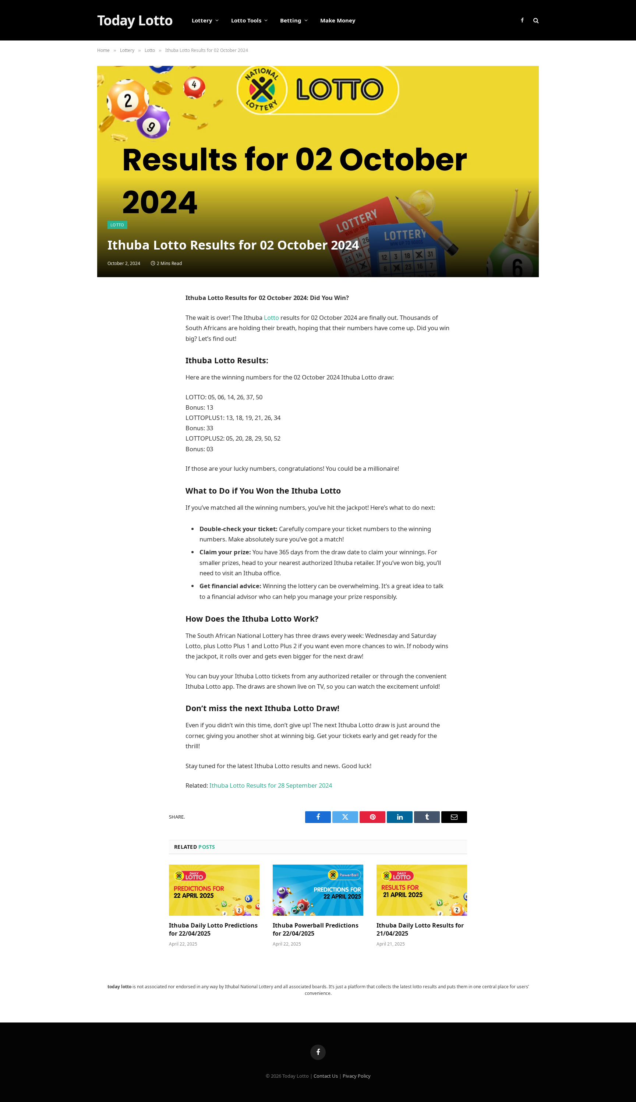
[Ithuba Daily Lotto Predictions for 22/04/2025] (214, 890)
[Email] (110, 370)
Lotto (117, 224)
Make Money (338, 20)
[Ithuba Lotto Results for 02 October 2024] (318, 171)
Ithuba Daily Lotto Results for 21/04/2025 (420, 929)
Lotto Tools (246, 20)
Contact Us (326, 1076)
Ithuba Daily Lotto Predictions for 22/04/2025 (213, 929)
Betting (290, 20)
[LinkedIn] (110, 352)
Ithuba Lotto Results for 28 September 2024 (270, 785)
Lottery (202, 20)
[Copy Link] (110, 423)
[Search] (535, 20)
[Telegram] (110, 388)
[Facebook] (110, 317)
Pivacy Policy (357, 1076)
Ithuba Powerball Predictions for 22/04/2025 (315, 929)
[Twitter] (110, 335)
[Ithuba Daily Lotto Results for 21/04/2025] (422, 890)
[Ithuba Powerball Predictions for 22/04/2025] (318, 890)
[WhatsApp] (110, 405)
